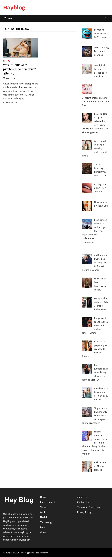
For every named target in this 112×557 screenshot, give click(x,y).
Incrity (45, 552)
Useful (6, 61)
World (43, 512)
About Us (82, 497)
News (43, 497)
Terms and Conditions (88, 507)
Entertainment (47, 502)
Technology (46, 522)
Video (43, 532)
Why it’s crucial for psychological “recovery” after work (19, 69)
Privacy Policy (84, 512)
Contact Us (83, 502)
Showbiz (44, 507)
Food (42, 527)
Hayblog (14, 7)
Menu (10, 18)
